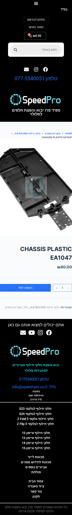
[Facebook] (45, 69)
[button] (36, 3)
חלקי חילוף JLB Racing (45, 307)
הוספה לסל (25, 288)
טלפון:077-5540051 (36, 78)
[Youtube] (31, 332)
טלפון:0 (34, 379)
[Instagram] (36, 69)
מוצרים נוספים (13, 307)
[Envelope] (26, 69)
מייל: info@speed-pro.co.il (33, 387)
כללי (25, 307)
